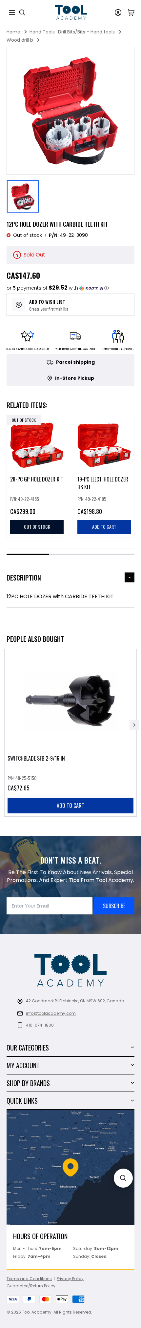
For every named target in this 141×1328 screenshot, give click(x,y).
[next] (134, 725)
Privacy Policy (70, 1278)
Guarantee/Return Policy (31, 1286)
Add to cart (70, 805)
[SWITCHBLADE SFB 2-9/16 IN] (70, 733)
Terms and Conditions (29, 1278)
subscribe (114, 906)
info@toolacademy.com (51, 1013)
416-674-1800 (40, 1025)
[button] (58, 288)
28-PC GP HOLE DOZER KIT (36, 479)
